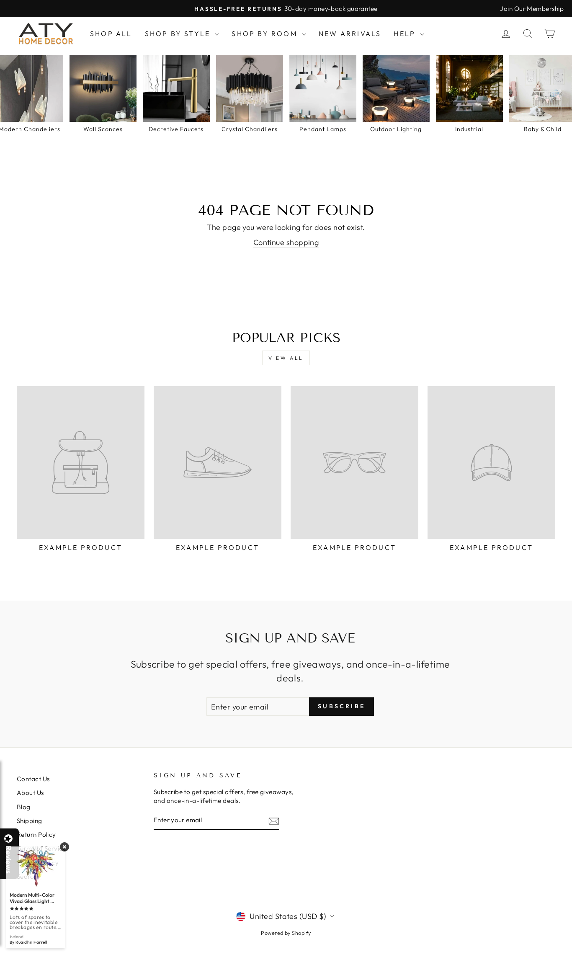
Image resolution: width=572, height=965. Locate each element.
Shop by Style (179, 33)
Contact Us (33, 779)
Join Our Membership (532, 9)
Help (406, 33)
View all (286, 358)
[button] (571, 964)
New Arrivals (350, 33)
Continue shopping (286, 242)
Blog (24, 807)
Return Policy (36, 835)
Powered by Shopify (286, 932)
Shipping (29, 821)
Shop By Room (266, 33)
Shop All (111, 33)
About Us (30, 793)
